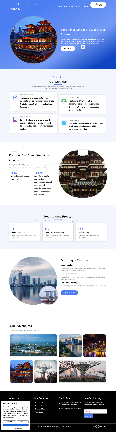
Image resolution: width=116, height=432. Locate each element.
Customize (9, 422)
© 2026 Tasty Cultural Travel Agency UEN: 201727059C (54, 427)
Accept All (16, 425)
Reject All (22, 422)
